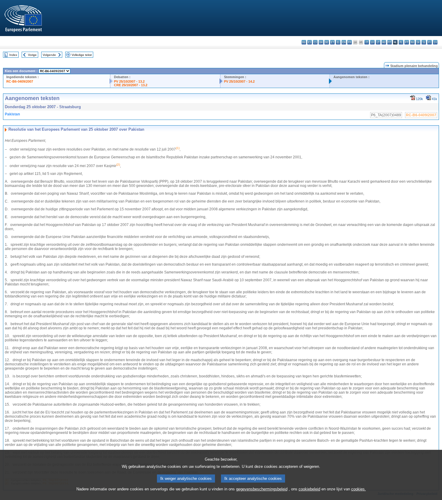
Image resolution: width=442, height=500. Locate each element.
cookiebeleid (309, 489)
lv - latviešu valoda (372, 42)
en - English (344, 42)
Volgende (49, 54)
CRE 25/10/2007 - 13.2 (130, 85)
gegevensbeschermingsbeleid (261, 489)
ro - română (412, 42)
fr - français (349, 42)
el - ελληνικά (338, 42)
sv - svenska (435, 42)
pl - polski (401, 42)
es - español (309, 42)
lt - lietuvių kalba (378, 42)
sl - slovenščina (424, 42)
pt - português (406, 42)
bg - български (304, 42)
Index (13, 54)
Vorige (32, 54)
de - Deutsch (326, 42)
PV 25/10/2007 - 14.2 (239, 81)
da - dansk (321, 42)
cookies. (358, 489)
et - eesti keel (332, 42)
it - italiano (366, 42)
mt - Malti (389, 42)
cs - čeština (315, 42)
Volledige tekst (82, 54)
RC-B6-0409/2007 (19, 81)
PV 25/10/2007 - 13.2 (129, 81)
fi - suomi (429, 42)
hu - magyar (384, 42)
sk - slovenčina (418, 42)
